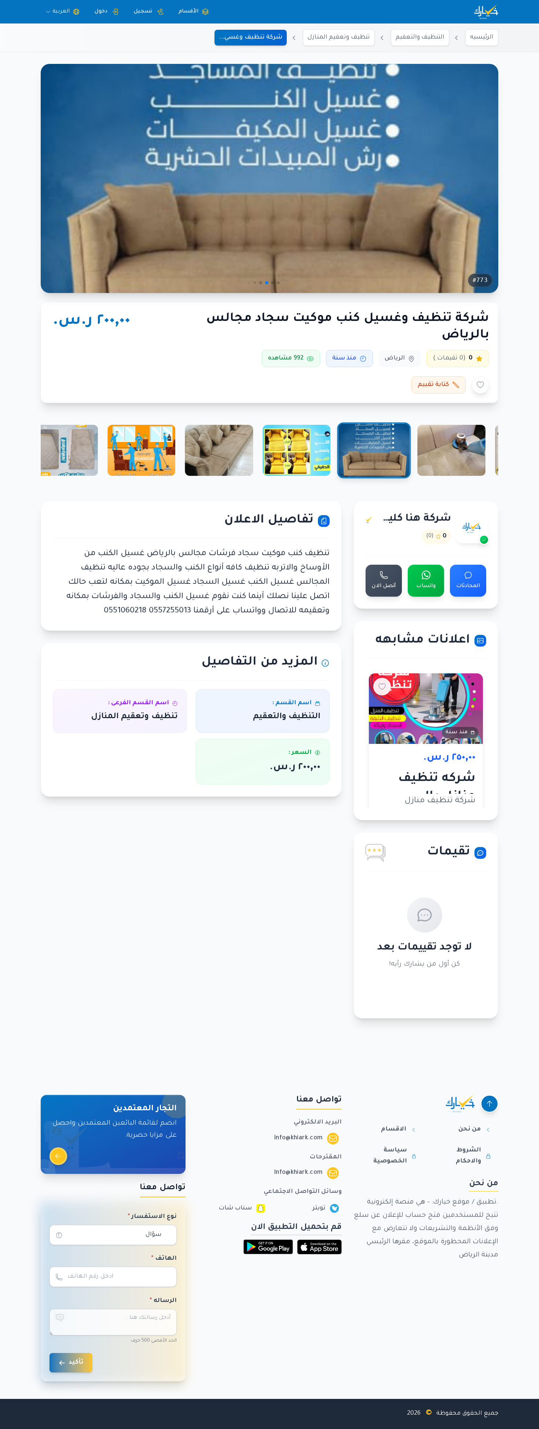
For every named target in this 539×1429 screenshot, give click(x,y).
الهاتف (163, 1258)
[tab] (452, 450)
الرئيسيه (482, 37)
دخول (101, 12)
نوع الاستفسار (152, 1216)
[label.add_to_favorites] (480, 385)
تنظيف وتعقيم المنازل (339, 37)
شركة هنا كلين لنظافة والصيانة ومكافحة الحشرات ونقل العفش (413, 519)
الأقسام (189, 12)
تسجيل (143, 12)
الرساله (163, 1301)
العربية (61, 12)
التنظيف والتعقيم (420, 37)
